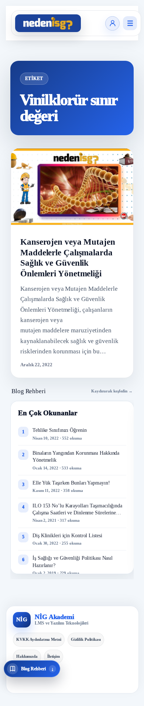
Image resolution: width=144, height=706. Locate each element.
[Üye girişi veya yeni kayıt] (112, 23)
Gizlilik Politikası (86, 639)
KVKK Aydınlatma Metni (38, 639)
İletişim (53, 656)
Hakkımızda (27, 656)
